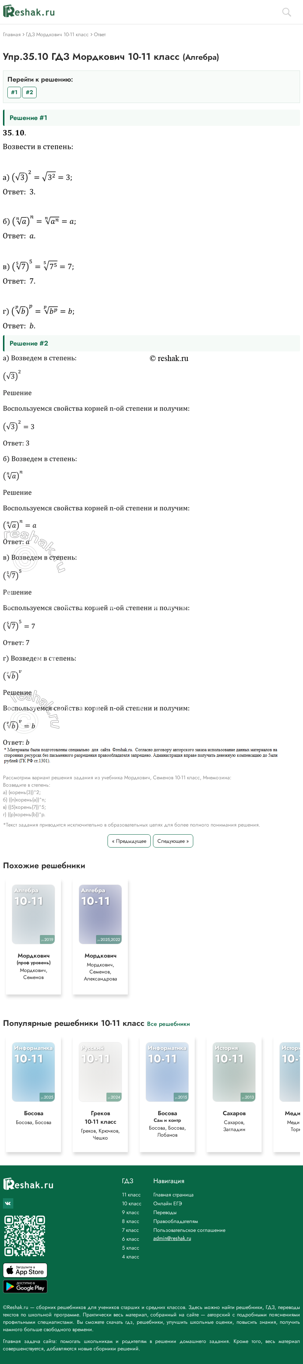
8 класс (130, 1221)
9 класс (130, 1212)
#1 (14, 92)
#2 (29, 92)
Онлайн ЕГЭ (167, 1203)
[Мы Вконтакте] (8, 1203)
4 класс (130, 1256)
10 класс (132, 1203)
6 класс (130, 1239)
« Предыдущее (129, 841)
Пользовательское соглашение (189, 1230)
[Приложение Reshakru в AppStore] (25, 1275)
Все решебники (168, 1023)
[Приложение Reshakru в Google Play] (25, 1291)
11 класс (131, 1194)
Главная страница (173, 1194)
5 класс (130, 1247)
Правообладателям (175, 1221)
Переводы (165, 1212)
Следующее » (173, 841)
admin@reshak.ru (172, 1238)
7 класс (130, 1230)
